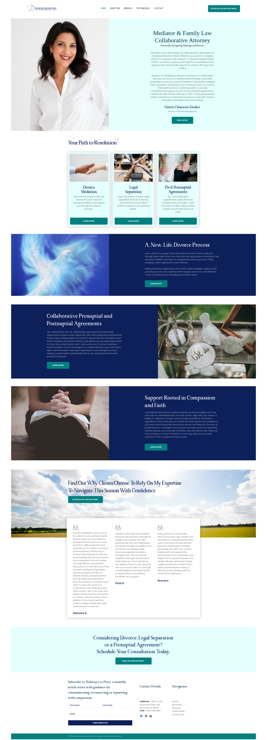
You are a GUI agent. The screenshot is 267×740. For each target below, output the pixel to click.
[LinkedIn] (150, 715)
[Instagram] (146, 715)
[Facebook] (141, 715)
